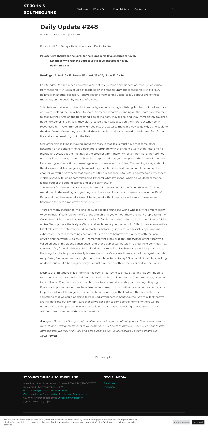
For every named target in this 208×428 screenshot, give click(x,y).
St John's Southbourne (40, 9)
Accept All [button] (198, 422)
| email (36, 401)
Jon (46, 34)
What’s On (99, 9)
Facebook (109, 383)
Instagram (110, 387)
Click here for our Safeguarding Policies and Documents (55, 394)
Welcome (82, 9)
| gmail (27, 401)
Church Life (119, 9)
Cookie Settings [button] (181, 422)
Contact (139, 9)
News (57, 34)
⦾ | (50, 401)
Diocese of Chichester (70, 397)
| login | (44, 401)
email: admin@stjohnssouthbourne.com (46, 390)
